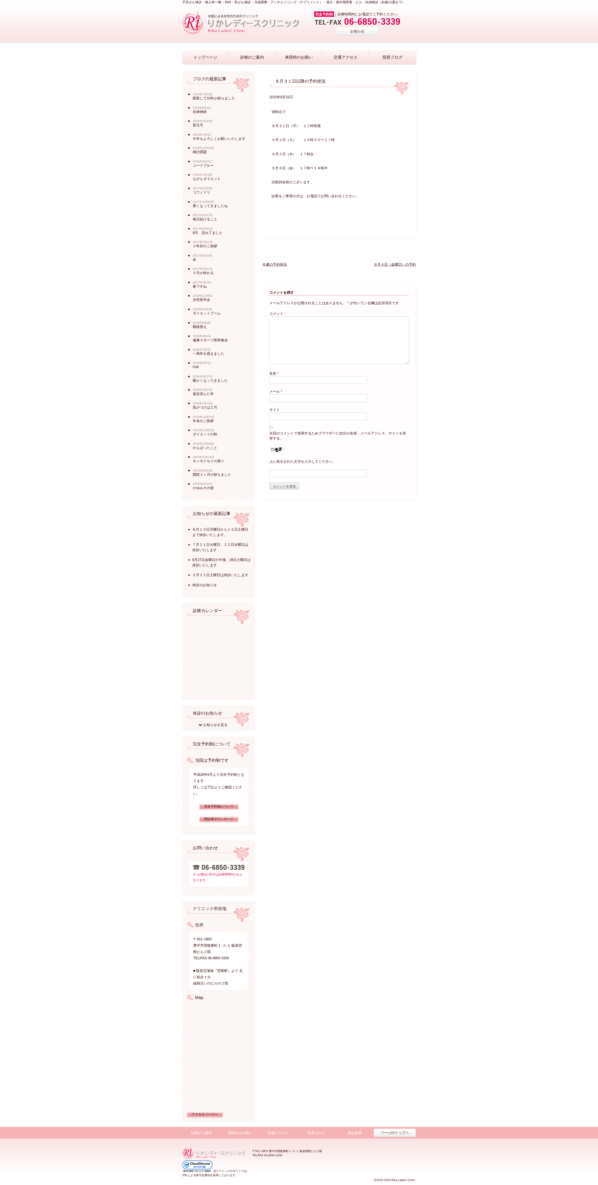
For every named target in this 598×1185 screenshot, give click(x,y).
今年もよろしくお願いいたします (219, 139)
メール (275, 391)
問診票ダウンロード (219, 819)
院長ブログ (392, 57)
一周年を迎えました (208, 354)
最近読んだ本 (203, 394)
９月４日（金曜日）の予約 (395, 264)
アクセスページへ (205, 1114)
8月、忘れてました (208, 233)
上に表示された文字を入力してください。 (302, 461)
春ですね (200, 286)
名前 (274, 373)
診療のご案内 (252, 57)
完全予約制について (219, 806)
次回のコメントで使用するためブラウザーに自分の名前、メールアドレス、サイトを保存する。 (337, 436)
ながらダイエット (207, 179)
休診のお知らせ (204, 585)
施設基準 (355, 1133)
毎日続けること (205, 219)
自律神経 (200, 112)
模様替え (200, 327)
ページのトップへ (395, 1133)
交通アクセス (345, 57)
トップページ (205, 57)
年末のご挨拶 (203, 421)
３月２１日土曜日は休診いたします (220, 575)
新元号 (198, 125)
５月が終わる (203, 273)
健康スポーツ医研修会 (210, 340)
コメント (276, 313)
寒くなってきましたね (210, 206)
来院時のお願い (299, 57)
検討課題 (200, 152)
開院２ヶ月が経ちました (212, 474)
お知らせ (357, 31)
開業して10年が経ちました (214, 98)
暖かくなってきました (210, 380)
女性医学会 (201, 300)
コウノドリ (201, 192)
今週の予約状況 (274, 264)
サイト (274, 410)
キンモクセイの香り (208, 461)
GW (196, 367)
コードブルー (203, 165)
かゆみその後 (203, 488)
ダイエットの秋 (205, 434)
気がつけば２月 (205, 407)
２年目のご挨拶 (205, 246)
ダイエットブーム (207, 313)
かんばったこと (205, 448)
